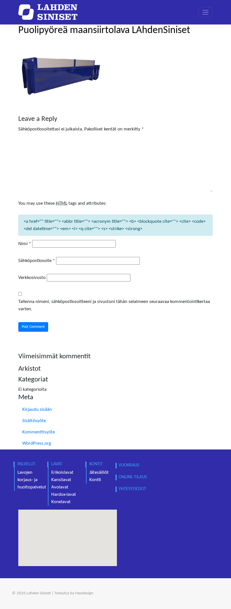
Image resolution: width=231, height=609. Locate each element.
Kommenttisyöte (38, 432)
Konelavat (61, 501)
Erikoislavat (62, 472)
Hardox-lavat (63, 494)
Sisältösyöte (34, 420)
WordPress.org (36, 443)
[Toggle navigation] (205, 12)
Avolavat (59, 487)
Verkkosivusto (32, 277)
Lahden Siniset (38, 593)
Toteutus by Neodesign (73, 593)
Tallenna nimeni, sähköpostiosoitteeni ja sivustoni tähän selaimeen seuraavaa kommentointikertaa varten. (114, 305)
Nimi (24, 243)
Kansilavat (61, 479)
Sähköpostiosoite (36, 260)
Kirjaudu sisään (37, 409)
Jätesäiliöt (99, 472)
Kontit (95, 479)
